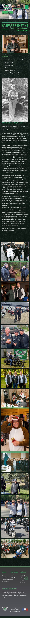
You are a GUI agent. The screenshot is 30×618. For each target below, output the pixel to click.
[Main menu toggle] (26, 7)
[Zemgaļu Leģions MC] (6, 7)
